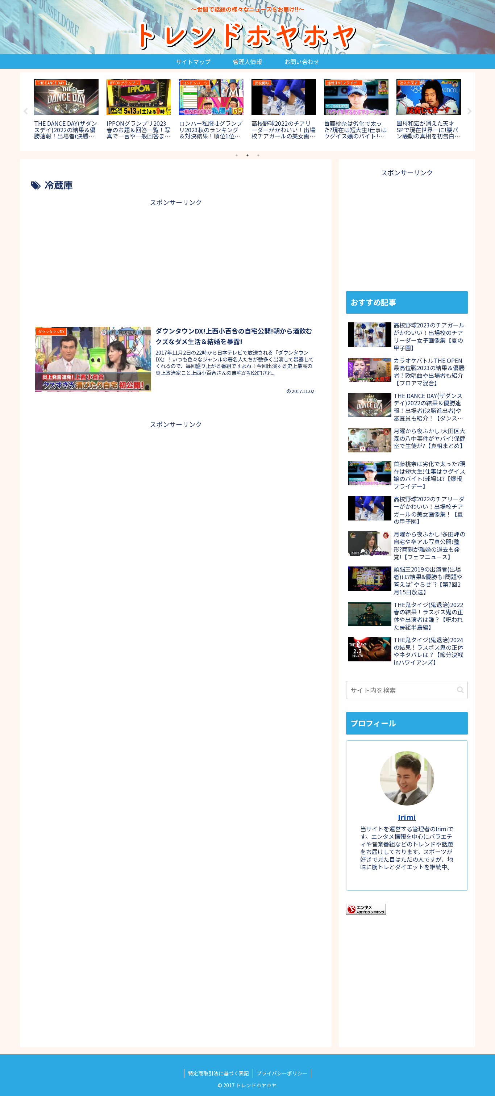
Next (469, 111)
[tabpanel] (66, 110)
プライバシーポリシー (282, 1073)
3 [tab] (258, 155)
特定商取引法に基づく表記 (218, 1073)
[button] (460, 690)
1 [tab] (236, 155)
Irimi (407, 817)
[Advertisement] (176, 259)
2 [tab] (247, 155)
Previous (25, 111)
